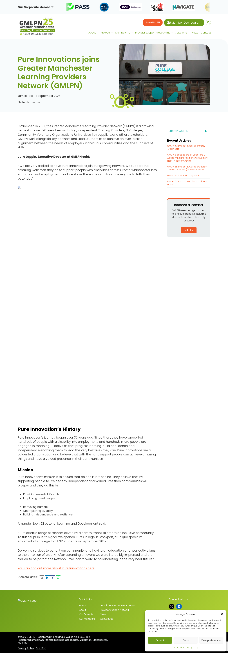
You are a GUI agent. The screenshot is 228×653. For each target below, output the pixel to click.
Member (36, 102)
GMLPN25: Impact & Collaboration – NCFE (187, 183)
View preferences (211, 640)
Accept (160, 640)
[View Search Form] (208, 22)
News (195, 32)
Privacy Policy (192, 647)
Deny (186, 640)
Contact (206, 32)
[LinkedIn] (47, 577)
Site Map (41, 648)
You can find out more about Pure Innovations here (56, 568)
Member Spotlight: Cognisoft (183, 175)
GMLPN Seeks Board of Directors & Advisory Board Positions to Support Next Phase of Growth (187, 157)
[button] (221, 614)
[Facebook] (52, 577)
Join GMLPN (153, 22)
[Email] (42, 577)
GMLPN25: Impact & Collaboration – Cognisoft (187, 147)
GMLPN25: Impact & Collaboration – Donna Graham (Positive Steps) (187, 168)
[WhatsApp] (58, 577)
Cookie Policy (178, 647)
